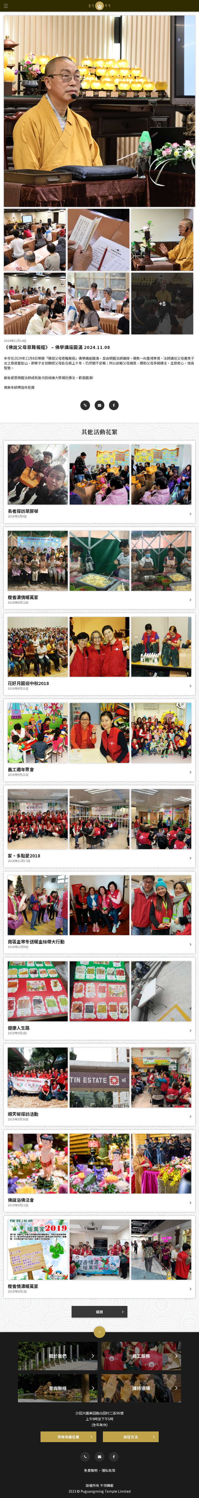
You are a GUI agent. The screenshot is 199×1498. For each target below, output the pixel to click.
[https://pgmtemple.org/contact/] (99, 1457)
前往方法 (131, 1436)
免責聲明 (91, 1470)
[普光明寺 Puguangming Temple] (99, 6)
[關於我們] (58, 1356)
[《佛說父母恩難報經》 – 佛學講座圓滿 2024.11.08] (85, 405)
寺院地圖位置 (68, 1436)
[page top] (99, 1332)
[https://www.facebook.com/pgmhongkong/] (114, 1457)
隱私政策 (108, 1470)
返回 (99, 1311)
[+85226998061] (85, 1457)
